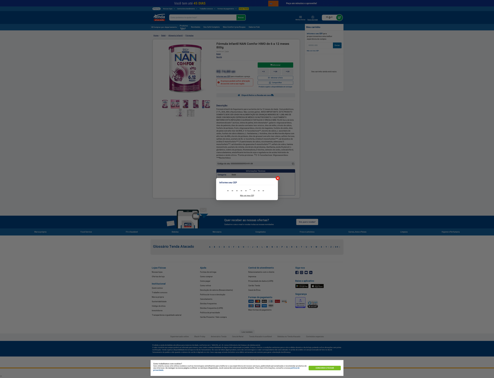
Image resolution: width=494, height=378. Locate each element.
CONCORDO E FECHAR (325, 368)
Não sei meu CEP (247, 195)
